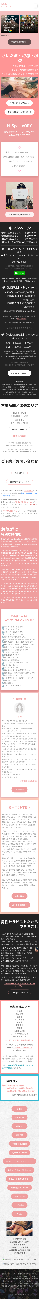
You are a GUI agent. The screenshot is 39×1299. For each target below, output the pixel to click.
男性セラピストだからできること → (19, 152)
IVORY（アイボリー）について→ (19, 161)
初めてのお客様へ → (19, 166)
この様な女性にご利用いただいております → (19, 156)
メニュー (35, 6)
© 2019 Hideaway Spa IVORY (19, 1295)
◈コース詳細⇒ (21, 319)
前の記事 (4, 35)
